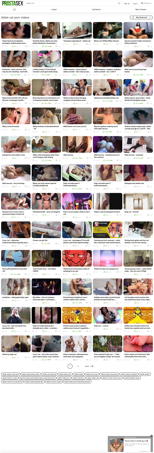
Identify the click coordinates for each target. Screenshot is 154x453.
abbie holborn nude (10, 378)
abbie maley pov (64, 378)
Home (14, 9)
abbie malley (144, 374)
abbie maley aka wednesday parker (77, 382)
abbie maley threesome (109, 374)
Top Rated (96, 9)
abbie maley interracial (11, 374)
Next (87, 366)
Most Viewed (140, 9)
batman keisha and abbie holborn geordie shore (37, 378)
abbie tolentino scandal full (12, 382)
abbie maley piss (65, 374)
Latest (54, 9)
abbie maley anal (93, 378)
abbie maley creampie (129, 374)
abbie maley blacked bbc (34, 382)
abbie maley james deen (31, 374)
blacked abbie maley (132, 378)
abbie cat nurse (92, 374)
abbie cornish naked (54, 382)
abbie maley (79, 374)
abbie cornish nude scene (112, 378)
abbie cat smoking (49, 374)
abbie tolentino (78, 378)
